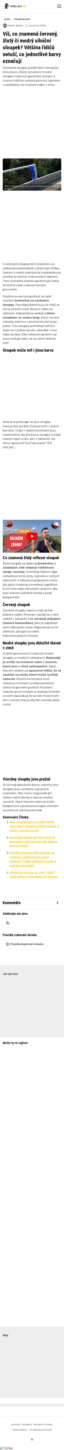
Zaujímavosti (22, 19)
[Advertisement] (32, 120)
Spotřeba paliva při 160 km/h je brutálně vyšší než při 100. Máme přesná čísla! (33, 842)
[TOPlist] (6, 1448)
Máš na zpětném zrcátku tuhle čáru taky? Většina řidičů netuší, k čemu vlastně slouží (34, 826)
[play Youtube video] (32, 536)
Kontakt (15, 1424)
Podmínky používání (41, 1430)
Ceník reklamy (20, 1430)
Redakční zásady (43, 1424)
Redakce (27, 1424)
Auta (7, 19)
